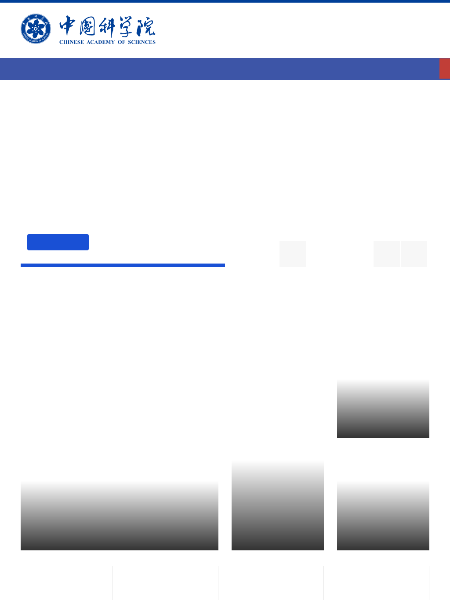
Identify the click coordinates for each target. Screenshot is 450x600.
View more (397, 318)
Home (225, 68)
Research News (105, 310)
